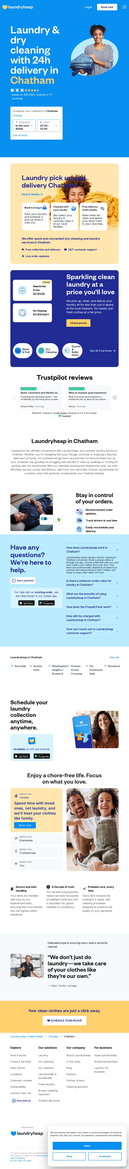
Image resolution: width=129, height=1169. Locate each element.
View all (114, 657)
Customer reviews (21, 1080)
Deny (69, 1156)
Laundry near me (20, 1093)
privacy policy (44, 1155)
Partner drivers (75, 1080)
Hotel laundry (46, 1084)
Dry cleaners (46, 1067)
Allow (87, 1145)
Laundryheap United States (26, 1036)
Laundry (43, 1055)
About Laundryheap (78, 1055)
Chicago (53, 1036)
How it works (30, 194)
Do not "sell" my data (20, 1160)
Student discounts (49, 1100)
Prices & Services (20, 1061)
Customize (105, 1156)
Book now (107, 7)
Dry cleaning (45, 1061)
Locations (16, 1074)
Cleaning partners (77, 1086)
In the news (73, 1061)
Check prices (78, 323)
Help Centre (17, 1067)
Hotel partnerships (105, 1055)
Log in (88, 7)
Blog (69, 1067)
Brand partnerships (106, 1061)
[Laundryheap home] (18, 7)
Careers (71, 1074)
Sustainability (18, 1086)
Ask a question (25, 580)
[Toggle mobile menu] (124, 7)
